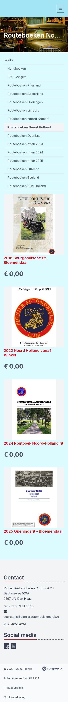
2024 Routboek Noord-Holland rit (33, 443)
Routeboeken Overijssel (24, 136)
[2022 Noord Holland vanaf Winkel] (34, 317)
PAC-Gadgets (16, 77)
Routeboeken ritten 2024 (25, 152)
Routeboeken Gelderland (25, 94)
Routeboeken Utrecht (23, 169)
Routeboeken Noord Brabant (28, 119)
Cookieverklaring (15, 697)
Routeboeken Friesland (24, 85)
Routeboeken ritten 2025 (25, 161)
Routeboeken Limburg (23, 110)
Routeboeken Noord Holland (29, 127)
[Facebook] (6, 646)
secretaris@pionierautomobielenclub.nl (32, 617)
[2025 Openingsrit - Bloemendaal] (34, 497)
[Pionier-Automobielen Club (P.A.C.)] (11, 9)
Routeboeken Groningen (25, 102)
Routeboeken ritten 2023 (25, 144)
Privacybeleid (14, 687)
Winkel (9, 60)
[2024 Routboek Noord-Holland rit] (34, 409)
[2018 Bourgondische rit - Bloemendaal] (34, 224)
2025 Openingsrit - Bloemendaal (33, 531)
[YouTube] (13, 646)
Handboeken (16, 68)
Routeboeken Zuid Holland (26, 186)
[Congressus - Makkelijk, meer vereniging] (52, 669)
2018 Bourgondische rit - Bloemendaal (26, 260)
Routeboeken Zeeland (23, 177)
